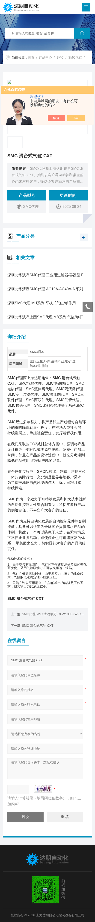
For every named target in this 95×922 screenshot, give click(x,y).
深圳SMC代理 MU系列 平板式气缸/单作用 (41, 303)
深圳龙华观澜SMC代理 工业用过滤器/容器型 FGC (47, 275)
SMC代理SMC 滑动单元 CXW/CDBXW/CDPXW (56, 614)
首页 (31, 57)
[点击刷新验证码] (43, 788)
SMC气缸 (75, 57)
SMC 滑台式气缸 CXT (37, 625)
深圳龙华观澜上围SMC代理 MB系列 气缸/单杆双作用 (47, 317)
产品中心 (45, 57)
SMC (60, 57)
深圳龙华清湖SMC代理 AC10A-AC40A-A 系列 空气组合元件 (47, 289)
